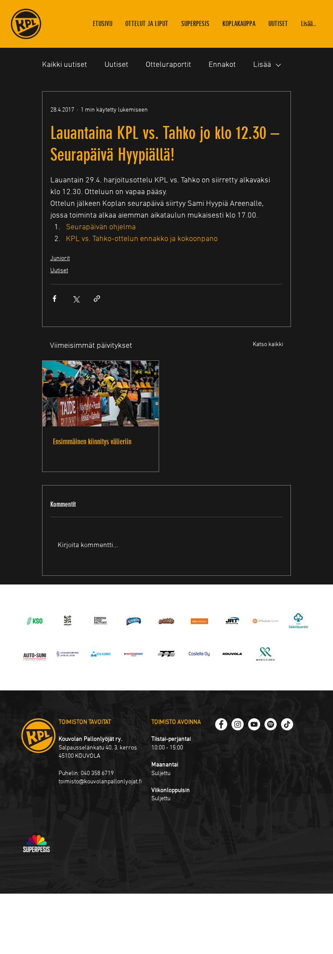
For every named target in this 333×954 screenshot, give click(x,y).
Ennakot (222, 64)
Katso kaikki (268, 344)
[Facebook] (221, 724)
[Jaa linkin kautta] (97, 298)
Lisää (262, 64)
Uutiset (116, 64)
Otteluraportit (168, 64)
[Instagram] (238, 724)
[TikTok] (287, 724)
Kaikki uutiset (64, 64)
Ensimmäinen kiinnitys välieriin (92, 441)
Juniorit (60, 258)
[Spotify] (270, 724)
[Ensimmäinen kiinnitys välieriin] (100, 393)
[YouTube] (254, 724)
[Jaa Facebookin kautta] (54, 298)
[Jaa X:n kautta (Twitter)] (76, 298)
